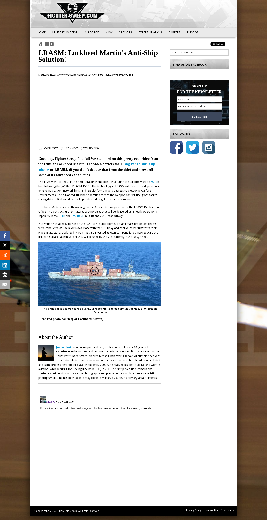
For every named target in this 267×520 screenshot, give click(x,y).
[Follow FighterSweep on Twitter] (192, 148)
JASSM (154, 182)
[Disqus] (99, 444)
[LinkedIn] (5, 265)
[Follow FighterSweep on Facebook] (176, 148)
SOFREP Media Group (65, 511)
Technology (91, 148)
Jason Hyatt (50, 148)
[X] (5, 245)
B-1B (62, 216)
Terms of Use (211, 510)
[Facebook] (5, 236)
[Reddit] (5, 255)
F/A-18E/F (77, 216)
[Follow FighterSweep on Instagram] (208, 148)
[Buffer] (5, 275)
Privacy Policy (193, 510)
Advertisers (227, 510)
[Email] (5, 284)
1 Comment (71, 148)
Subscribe (199, 116)
